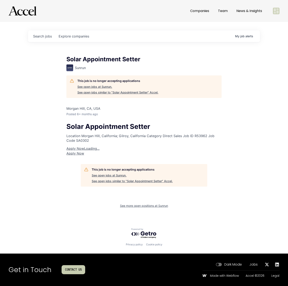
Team (223, 10)
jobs (42, 36)
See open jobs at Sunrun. (94, 86)
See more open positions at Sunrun (144, 205)
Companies (199, 10)
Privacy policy (134, 244)
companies (74, 36)
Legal (275, 276)
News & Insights (249, 10)
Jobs (253, 264)
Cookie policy (154, 244)
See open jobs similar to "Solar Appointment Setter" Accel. (117, 92)
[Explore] (276, 11)
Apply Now (83, 148)
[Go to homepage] (22, 11)
